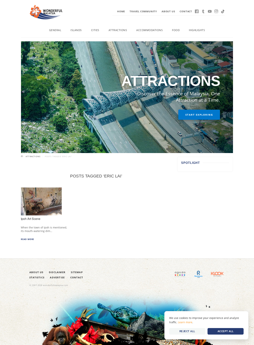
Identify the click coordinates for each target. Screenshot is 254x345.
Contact (186, 11)
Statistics (36, 277)
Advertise (57, 277)
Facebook (197, 11)
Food (176, 30)
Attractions (118, 30)
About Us (168, 11)
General (55, 30)
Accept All (226, 331)
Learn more (185, 322)
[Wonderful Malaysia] (46, 12)
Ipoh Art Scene (30, 219)
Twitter (203, 11)
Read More (27, 239)
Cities (95, 30)
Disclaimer (57, 272)
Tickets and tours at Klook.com (217, 274)
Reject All (187, 331)
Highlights (197, 30)
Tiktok (223, 11)
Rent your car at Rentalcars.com (198, 274)
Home (121, 11)
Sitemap (77, 272)
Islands (76, 30)
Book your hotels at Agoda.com (180, 274)
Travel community (143, 11)
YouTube (210, 11)
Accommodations (149, 30)
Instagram (216, 11)
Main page (22, 156)
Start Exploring (199, 114)
